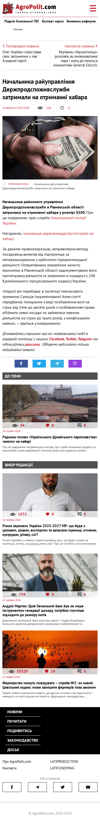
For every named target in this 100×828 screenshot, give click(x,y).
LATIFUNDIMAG (62, 768)
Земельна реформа (81, 21)
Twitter (71, 338)
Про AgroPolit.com (16, 761)
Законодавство (22, 740)
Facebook (56, 338)
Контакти (9, 768)
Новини (14, 711)
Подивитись (19, 730)
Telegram (85, 338)
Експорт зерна (53, 21)
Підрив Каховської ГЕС (21, 21)
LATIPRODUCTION (64, 761)
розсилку (33, 344)
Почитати (16, 721)
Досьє (13, 749)
